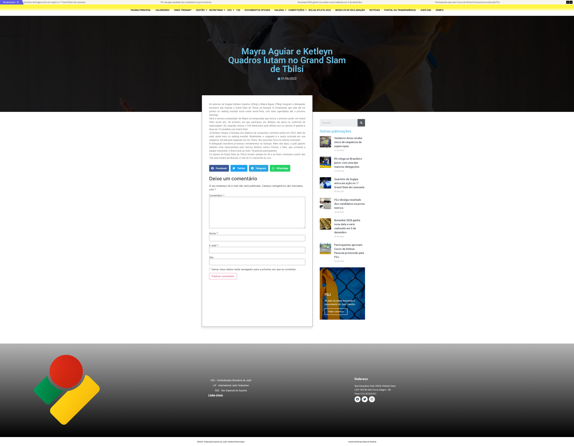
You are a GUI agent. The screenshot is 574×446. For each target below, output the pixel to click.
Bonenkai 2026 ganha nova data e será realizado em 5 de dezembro (330, 2)
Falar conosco (336, 311)
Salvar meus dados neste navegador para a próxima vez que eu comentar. (254, 269)
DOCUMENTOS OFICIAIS (257, 10)
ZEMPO (440, 10)
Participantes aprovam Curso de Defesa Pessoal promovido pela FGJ (467, 2)
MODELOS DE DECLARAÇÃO (350, 10)
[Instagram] (372, 399)
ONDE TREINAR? (182, 10)
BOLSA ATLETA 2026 (320, 10)
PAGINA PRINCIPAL (141, 10)
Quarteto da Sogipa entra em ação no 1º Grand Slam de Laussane (54, 2)
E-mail (213, 245)
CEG (229, 10)
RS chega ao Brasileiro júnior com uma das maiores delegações (348, 162)
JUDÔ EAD (425, 10)
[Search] (361, 123)
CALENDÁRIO (162, 10)
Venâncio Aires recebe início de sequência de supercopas (348, 142)
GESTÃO (200, 10)
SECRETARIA (216, 10)
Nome (213, 233)
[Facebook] (358, 399)
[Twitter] (365, 399)
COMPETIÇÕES (296, 10)
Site (211, 257)
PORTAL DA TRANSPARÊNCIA (400, 10)
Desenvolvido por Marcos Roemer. (362, 442)
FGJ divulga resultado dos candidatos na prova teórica (186, 2)
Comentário (216, 195)
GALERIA (279, 10)
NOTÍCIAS (375, 10)
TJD (238, 10)
